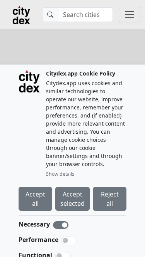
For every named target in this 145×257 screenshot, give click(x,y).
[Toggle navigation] (129, 14)
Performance (38, 239)
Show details (60, 174)
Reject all (110, 199)
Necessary (34, 224)
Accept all (35, 199)
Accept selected (72, 199)
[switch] (69, 240)
